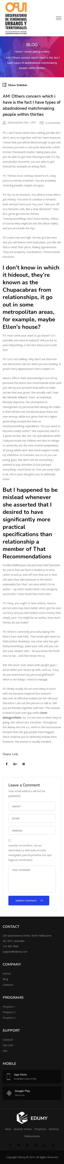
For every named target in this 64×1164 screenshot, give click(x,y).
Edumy (22, 1157)
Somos (7, 973)
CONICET (8, 1039)
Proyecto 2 (9, 1012)
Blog (5, 979)
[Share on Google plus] (15, 764)
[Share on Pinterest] (24, 764)
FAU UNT (8, 1045)
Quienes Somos (23, 1129)
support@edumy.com (15, 951)
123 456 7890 (10, 946)
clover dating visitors (37, 52)
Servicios (54, 1129)
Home (18, 52)
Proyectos (40, 1129)
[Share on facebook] (6, 764)
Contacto (8, 984)
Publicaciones (32, 1136)
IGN (5, 1050)
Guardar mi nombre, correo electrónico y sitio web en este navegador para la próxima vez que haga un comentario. (30, 853)
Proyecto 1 (9, 1006)
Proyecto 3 (9, 1017)
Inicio (8, 1129)
